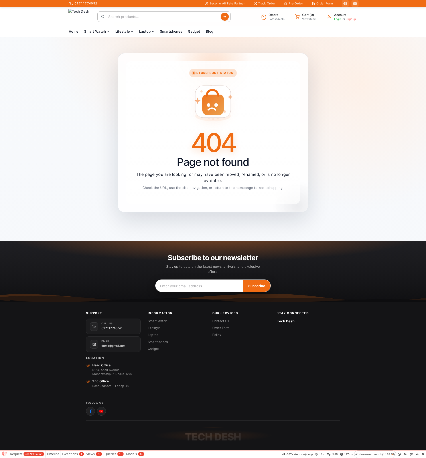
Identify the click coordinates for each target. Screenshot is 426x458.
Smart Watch (157, 321)
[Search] (225, 17)
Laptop (153, 335)
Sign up (351, 19)
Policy (216, 335)
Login (337, 19)
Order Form (220, 328)
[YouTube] (355, 3)
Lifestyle (154, 328)
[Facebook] (345, 3)
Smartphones (158, 342)
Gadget (153, 349)
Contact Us (220, 321)
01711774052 (111, 328)
